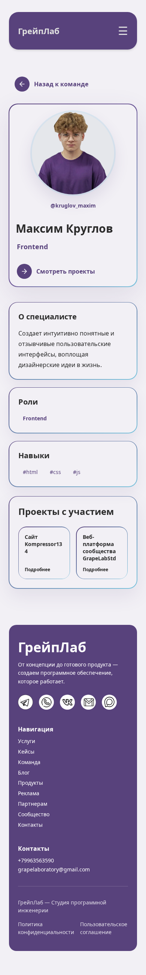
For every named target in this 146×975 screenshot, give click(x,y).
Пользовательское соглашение (103, 928)
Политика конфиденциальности (46, 928)
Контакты (30, 824)
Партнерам (32, 803)
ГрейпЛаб (39, 30)
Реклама (28, 793)
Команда (29, 762)
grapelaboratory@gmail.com (54, 869)
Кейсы (26, 751)
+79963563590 (36, 860)
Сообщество (33, 814)
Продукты (30, 782)
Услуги (26, 741)
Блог (24, 772)
